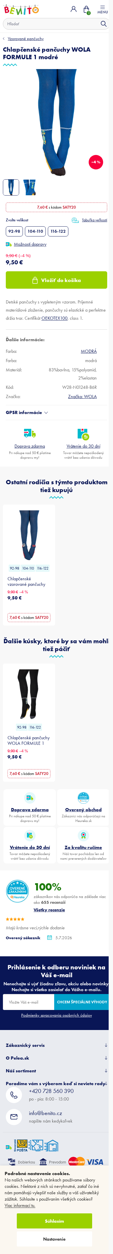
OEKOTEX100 (54, 318)
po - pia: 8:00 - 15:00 (51, 1094)
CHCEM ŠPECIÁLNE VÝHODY (82, 1001)
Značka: (82, 396)
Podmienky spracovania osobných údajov (56, 1015)
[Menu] (102, 9)
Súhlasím (54, 1221)
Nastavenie (54, 1239)
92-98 (14, 231)
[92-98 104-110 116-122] (29, 535)
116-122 (58, 231)
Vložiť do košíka (61, 280)
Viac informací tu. (20, 1205)
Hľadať (103, 24)
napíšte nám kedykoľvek (50, 1117)
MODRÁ (89, 351)
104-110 (35, 231)
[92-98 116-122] (29, 694)
